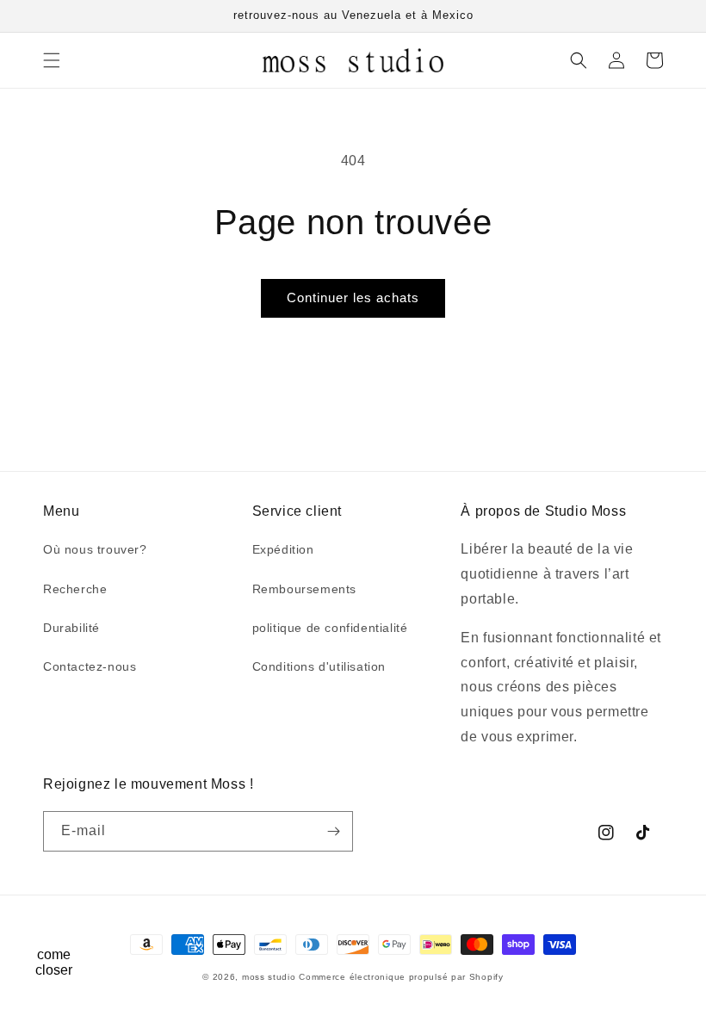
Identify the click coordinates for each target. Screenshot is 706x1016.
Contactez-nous (89, 666)
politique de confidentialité (330, 628)
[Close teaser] (91, 924)
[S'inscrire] (333, 831)
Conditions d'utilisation (319, 666)
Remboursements (304, 589)
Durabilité (71, 628)
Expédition (283, 549)
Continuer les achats (353, 297)
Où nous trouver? (95, 549)
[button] (52, 60)
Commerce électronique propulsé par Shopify (401, 977)
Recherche (75, 589)
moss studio (269, 977)
